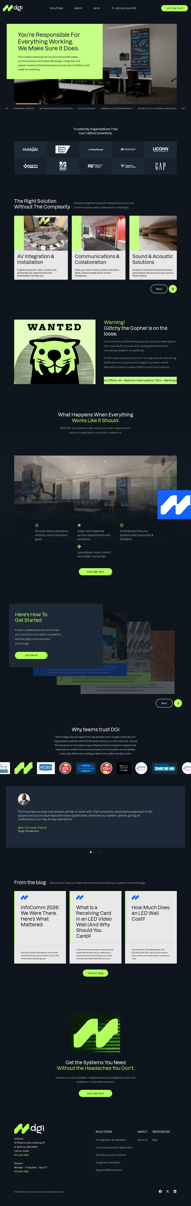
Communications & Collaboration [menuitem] (114, 1147)
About (142, 1131)
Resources (161, 1131)
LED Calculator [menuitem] (125, 8)
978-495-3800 (21, 1155)
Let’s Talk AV (31, 655)
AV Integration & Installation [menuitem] (111, 1140)
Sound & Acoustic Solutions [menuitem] (111, 1155)
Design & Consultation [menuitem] (108, 1162)
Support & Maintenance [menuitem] (109, 1170)
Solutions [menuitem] (56, 8)
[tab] (95, 105)
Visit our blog (95, 973)
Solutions (104, 1131)
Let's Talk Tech (174, 8)
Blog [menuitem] (97, 8)
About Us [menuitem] (142, 1140)
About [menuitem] (78, 8)
